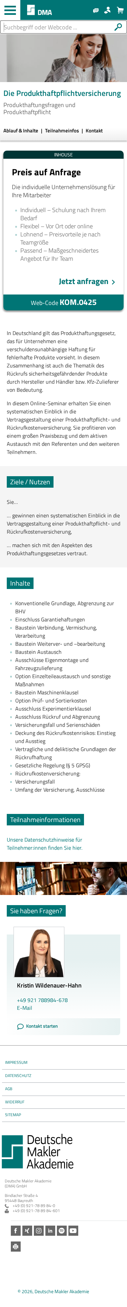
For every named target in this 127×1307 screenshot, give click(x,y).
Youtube (73, 1230)
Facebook (16, 1230)
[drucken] (16, 1246)
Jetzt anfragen (83, 281)
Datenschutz (18, 1075)
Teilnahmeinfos (62, 130)
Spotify (62, 1230)
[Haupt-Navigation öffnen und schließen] (10, 10)
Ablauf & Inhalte (21, 130)
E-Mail (24, 1008)
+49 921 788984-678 (42, 1000)
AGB (8, 1088)
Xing (27, 1230)
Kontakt (94, 130)
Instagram (39, 1230)
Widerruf (14, 1102)
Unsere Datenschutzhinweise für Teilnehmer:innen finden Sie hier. (44, 844)
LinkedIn (50, 1230)
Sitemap (13, 1114)
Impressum (16, 1062)
